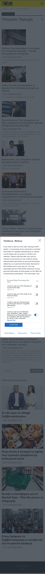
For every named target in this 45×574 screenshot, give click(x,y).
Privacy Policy (36, 333)
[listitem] (22, 281)
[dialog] (22, 287)
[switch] (36, 286)
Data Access (22, 333)
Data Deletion (9, 333)
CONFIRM (13, 325)
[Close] (40, 241)
